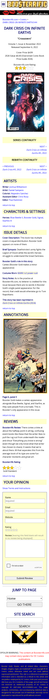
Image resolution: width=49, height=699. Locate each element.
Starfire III (7, 220)
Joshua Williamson (18, 186)
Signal (40, 217)
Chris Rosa (23, 196)
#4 (20, 22)
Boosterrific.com (10, 19)
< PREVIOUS (8, 166)
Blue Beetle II (16, 217)
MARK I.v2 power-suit (28, 273)
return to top (9, 205)
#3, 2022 (12, 169)
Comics (23, 19)
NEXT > (43, 146)
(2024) (19, 303)
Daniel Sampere (16, 190)
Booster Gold (30, 217)
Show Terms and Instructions (16, 488)
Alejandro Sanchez (19, 193)
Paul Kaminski (15, 200)
